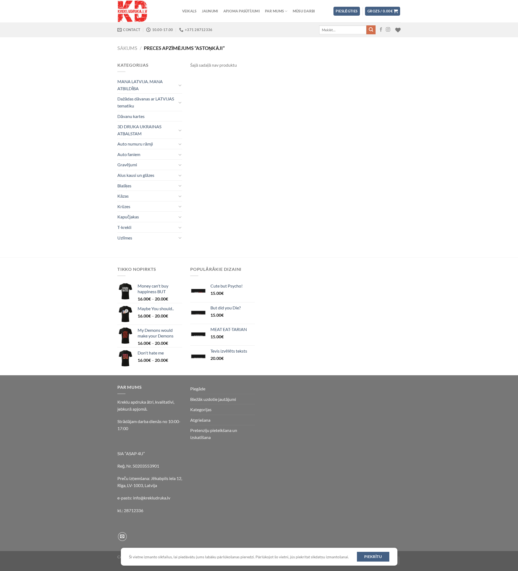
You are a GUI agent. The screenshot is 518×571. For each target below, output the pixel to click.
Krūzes (123, 206)
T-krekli (124, 227)
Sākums (127, 48)
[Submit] (371, 30)
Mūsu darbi (304, 11)
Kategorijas (201, 409)
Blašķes (124, 185)
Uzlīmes (124, 237)
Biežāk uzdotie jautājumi (213, 399)
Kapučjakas (128, 216)
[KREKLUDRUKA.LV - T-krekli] (144, 11)
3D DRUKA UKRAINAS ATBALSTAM (139, 130)
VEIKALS (189, 11)
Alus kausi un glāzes (135, 175)
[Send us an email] (122, 536)
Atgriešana (200, 420)
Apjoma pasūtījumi (241, 11)
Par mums (274, 11)
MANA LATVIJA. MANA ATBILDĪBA (140, 85)
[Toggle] (180, 85)
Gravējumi (127, 164)
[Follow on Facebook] (381, 29)
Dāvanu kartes (131, 116)
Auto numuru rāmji (135, 143)
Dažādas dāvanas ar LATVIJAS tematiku (145, 102)
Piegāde (197, 388)
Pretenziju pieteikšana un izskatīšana (213, 434)
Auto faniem (128, 154)
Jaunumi (210, 11)
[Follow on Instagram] (388, 29)
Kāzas (123, 195)
